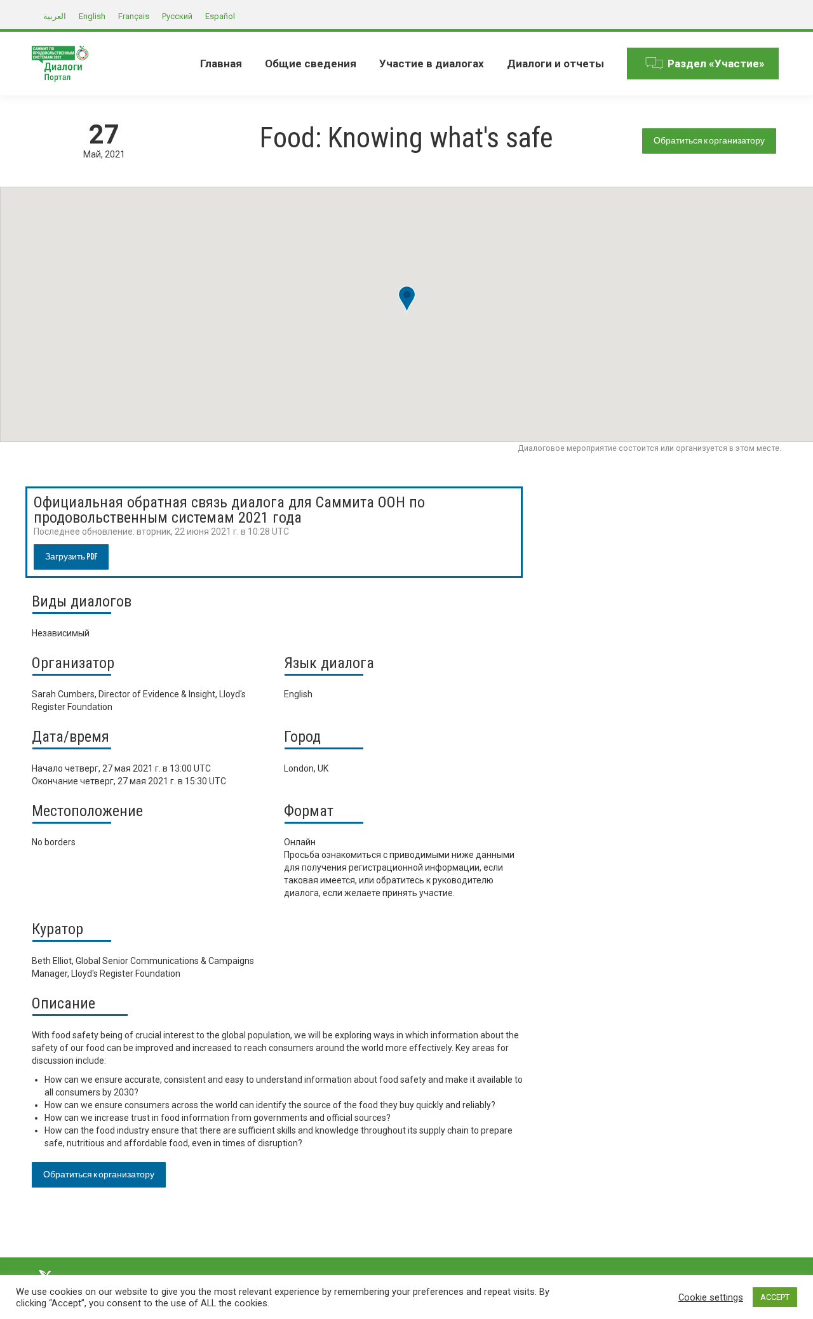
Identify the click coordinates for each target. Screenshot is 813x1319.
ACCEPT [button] (774, 1297)
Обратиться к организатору (709, 140)
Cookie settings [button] (710, 1297)
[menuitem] (221, 63)
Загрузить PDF (71, 556)
